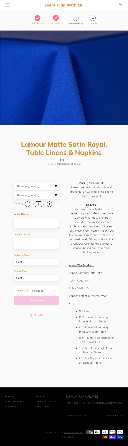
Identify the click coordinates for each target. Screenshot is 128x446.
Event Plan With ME (64, 5)
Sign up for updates (82, 396)
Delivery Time (21, 255)
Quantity (18, 203)
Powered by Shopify (64, 436)
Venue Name (21, 213)
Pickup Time (20, 271)
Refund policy (13, 406)
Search (9, 396)
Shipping (51, 163)
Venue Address (22, 234)
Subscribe (113, 415)
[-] (27, 204)
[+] (49, 204)
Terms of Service (15, 401)
